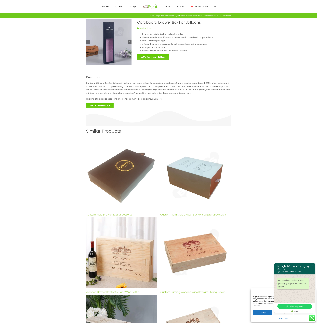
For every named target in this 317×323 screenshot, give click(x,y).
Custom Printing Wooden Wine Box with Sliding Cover (192, 292)
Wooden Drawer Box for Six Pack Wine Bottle (112, 292)
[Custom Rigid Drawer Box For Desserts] (121, 175)
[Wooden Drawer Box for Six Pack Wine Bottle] (121, 252)
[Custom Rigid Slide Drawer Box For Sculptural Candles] (195, 175)
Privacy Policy (283, 318)
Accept (263, 312)
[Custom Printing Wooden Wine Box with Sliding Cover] (195, 252)
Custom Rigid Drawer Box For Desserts (109, 214)
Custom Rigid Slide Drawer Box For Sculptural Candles (193, 214)
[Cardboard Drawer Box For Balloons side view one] (109, 42)
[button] (200, 6)
